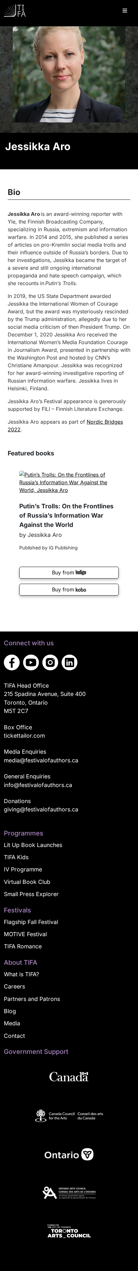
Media (12, 1023)
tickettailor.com (24, 735)
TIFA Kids (16, 857)
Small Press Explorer (31, 894)
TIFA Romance (23, 946)
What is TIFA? (21, 974)
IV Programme (23, 869)
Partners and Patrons (32, 999)
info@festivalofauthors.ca (38, 785)
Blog (10, 1011)
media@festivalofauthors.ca (41, 760)
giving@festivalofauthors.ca (41, 809)
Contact (14, 1035)
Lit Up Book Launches (33, 845)
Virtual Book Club (27, 881)
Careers (14, 986)
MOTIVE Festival (25, 934)
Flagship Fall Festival (31, 922)
